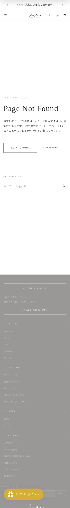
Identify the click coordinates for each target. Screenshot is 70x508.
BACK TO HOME (20, 147)
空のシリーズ (10, 375)
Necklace (8, 331)
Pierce (7, 338)
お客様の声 (9, 476)
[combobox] (32, 186)
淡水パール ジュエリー (15, 395)
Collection (12, 367)
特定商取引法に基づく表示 (17, 456)
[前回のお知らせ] (7, 5)
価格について (10, 462)
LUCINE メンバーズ (35, 288)
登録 (61, 493)
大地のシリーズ (11, 381)
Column (9, 411)
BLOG (6, 419)
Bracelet (8, 351)
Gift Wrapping (11, 449)
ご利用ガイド (10, 442)
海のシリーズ (10, 388)
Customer (11, 435)
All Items (8, 357)
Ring (6, 344)
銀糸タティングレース (15, 401)
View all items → (52, 147)
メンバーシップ (11, 469)
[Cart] (64, 15)
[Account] (57, 15)
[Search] (50, 15)
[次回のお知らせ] (63, 5)
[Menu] (5, 15)
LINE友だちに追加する (34, 309)
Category (11, 324)
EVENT (7, 425)
